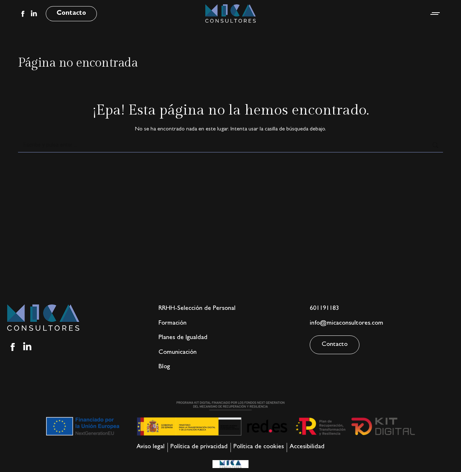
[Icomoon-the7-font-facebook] (12, 347)
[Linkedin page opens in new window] (34, 13)
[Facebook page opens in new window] (22, 13)
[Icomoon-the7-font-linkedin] (27, 347)
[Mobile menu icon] (435, 13)
